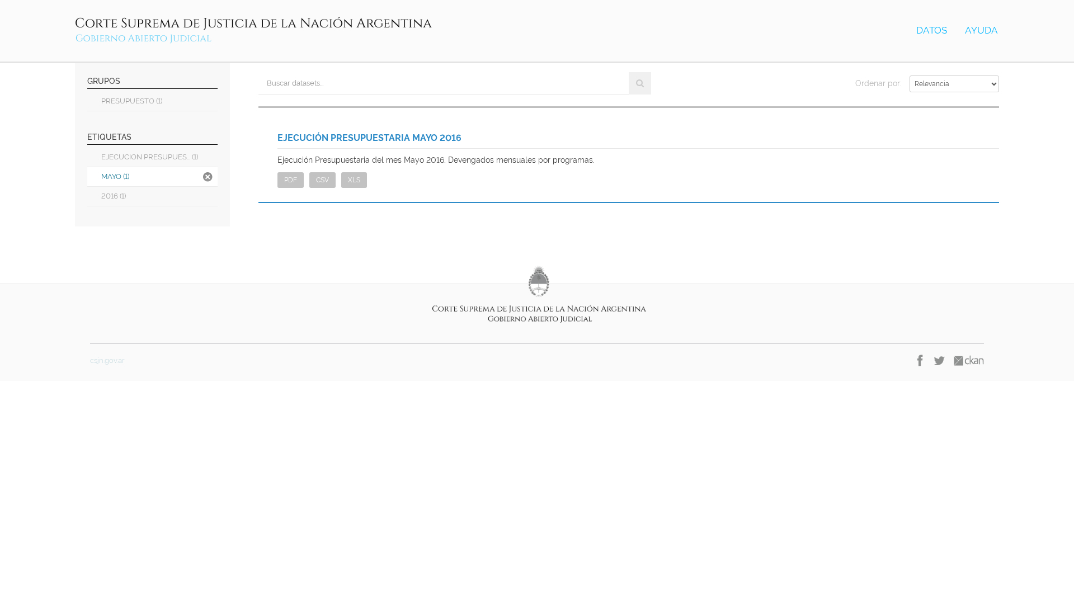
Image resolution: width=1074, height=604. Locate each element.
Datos (931, 30)
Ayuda (981, 30)
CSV (322, 180)
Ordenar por (877, 83)
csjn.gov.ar (107, 360)
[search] (640, 83)
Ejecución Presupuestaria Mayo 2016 (369, 138)
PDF (290, 180)
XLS (354, 180)
